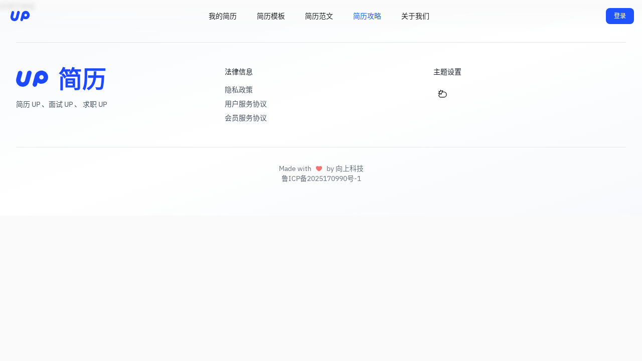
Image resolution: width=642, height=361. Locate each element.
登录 (620, 16)
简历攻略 (367, 16)
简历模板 (271, 16)
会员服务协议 (246, 117)
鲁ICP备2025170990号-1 (321, 178)
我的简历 (223, 16)
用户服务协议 (246, 103)
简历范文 (319, 16)
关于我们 (415, 16)
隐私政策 (239, 89)
